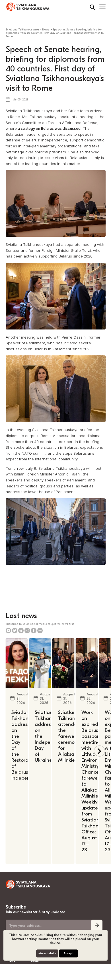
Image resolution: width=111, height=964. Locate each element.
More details (47, 953)
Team (34, 961)
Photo (11, 961)
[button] (99, 751)
